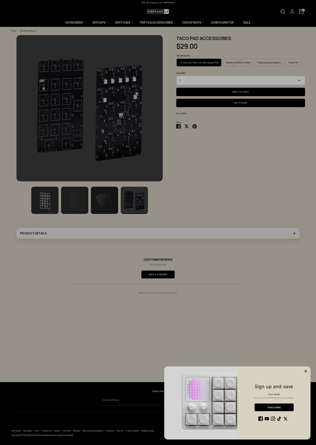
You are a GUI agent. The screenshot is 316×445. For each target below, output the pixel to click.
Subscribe (274, 407)
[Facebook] (260, 418)
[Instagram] (273, 418)
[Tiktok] (279, 418)
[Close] (306, 371)
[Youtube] (267, 418)
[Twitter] (285, 418)
